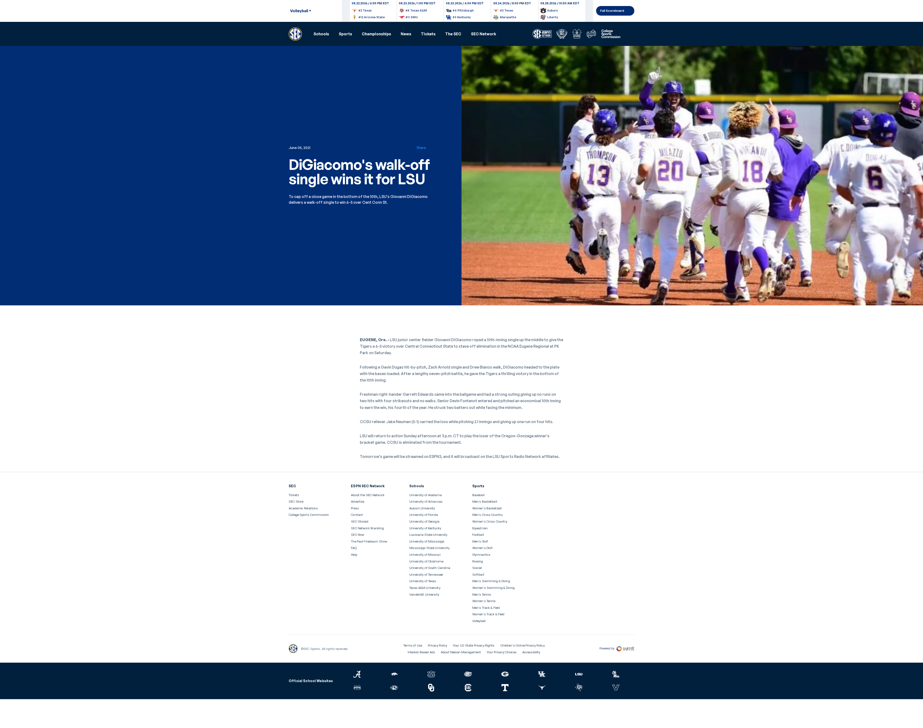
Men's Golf (480, 541)
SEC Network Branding (367, 528)
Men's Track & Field (486, 608)
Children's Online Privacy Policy (522, 645)
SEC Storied (359, 521)
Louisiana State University (428, 535)
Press (355, 508)
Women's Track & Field (488, 614)
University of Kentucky (425, 528)
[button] (321, 34)
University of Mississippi (426, 541)
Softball (478, 574)
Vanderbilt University (424, 594)
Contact (357, 515)
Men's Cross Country (487, 515)
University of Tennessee (426, 574)
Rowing (477, 561)
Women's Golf (482, 548)
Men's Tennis (481, 594)
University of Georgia (424, 521)
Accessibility (531, 652)
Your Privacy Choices (502, 652)
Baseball (478, 495)
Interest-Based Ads (421, 652)
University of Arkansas (426, 501)
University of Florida (423, 515)
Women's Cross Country (489, 521)
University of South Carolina (429, 568)
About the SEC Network (368, 495)
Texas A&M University (424, 588)
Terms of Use (412, 645)
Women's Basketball (487, 508)
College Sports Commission (309, 515)
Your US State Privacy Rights (474, 645)
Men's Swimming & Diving (491, 581)
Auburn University (422, 508)
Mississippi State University (429, 548)
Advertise (357, 502)
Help (354, 555)
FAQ (353, 548)
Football (478, 535)
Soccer (477, 568)
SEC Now (357, 535)
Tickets (428, 33)
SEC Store (296, 501)
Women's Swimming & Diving (493, 588)
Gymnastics (481, 554)
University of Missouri (425, 554)
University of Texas (422, 581)
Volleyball (479, 621)
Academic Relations (303, 508)
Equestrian (480, 528)
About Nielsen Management (461, 652)
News (406, 33)
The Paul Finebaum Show (369, 541)
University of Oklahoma (426, 561)
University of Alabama (425, 495)
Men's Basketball (484, 501)
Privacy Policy (437, 645)
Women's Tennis (484, 601)
